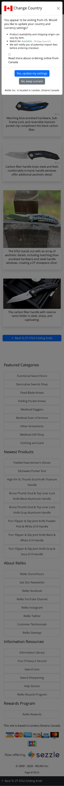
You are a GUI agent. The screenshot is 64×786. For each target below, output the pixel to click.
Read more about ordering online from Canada (33, 60)
